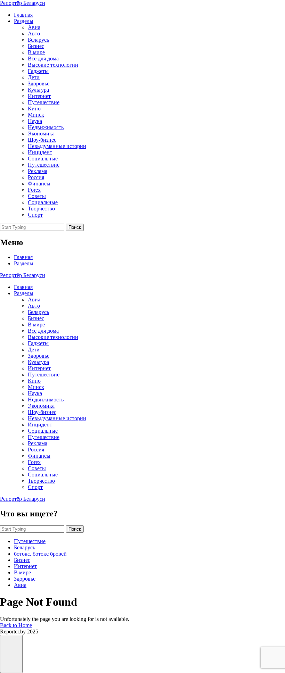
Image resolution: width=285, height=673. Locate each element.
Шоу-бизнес (42, 140)
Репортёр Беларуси (22, 3)
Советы (37, 196)
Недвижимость (46, 127)
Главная (23, 15)
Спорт (35, 215)
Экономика (41, 133)
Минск (36, 115)
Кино (34, 108)
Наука (35, 121)
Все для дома (43, 58)
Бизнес (36, 46)
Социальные (43, 158)
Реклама (37, 171)
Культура (38, 90)
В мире (36, 52)
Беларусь (38, 40)
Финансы (39, 183)
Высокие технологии (53, 65)
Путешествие (43, 102)
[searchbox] (32, 227)
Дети (34, 77)
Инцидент (40, 152)
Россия (36, 177)
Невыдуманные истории (57, 146)
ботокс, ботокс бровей (40, 554)
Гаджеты (38, 71)
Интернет (39, 96)
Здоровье (38, 83)
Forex (34, 190)
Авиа (34, 27)
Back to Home (16, 625)
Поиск (74, 227)
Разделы (23, 21)
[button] (11, 654)
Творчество (41, 208)
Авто (34, 33)
